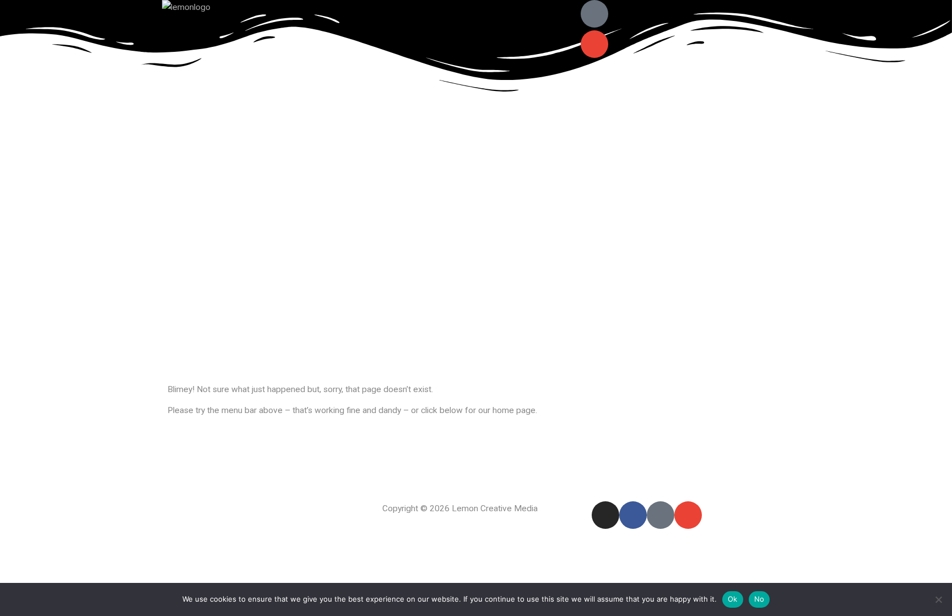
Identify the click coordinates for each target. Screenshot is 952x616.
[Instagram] (605, 515)
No (759, 598)
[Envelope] (594, 44)
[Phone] (594, 14)
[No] (938, 599)
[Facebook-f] (633, 515)
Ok (733, 598)
